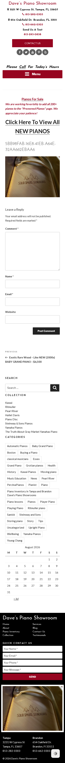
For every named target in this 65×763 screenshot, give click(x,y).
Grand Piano (14, 465)
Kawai (8, 402)
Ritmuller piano (36, 508)
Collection (8, 635)
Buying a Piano (28, 452)
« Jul (16, 598)
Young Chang (14, 540)
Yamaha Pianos (14, 427)
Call (22, 67)
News (34, 478)
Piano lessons (15, 501)
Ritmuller (10, 406)
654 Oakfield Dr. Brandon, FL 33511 (33, 20)
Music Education (16, 478)
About (6, 628)
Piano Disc (11, 419)
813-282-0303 (33, 14)
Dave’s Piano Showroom (32, 3)
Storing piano (15, 521)
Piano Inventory (11, 631)
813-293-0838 (32, 34)
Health (51, 465)
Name (9, 276)
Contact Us (33, 43)
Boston (11, 452)
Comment (12, 228)
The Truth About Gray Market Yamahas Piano (31, 431)
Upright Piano (37, 527)
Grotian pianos (34, 465)
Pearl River (11, 411)
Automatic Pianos (17, 446)
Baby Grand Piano (42, 446)
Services (37, 624)
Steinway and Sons (30, 514)
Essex (36, 458)
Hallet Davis (12, 415)
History (11, 471)
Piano (44, 484)
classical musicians (17, 458)
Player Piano (47, 501)
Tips (40, 521)
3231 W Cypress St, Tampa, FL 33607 (33, 9)
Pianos (32, 501)
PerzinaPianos (15, 484)
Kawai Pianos (28, 471)
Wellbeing (13, 533)
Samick (11, 514)
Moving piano (49, 471)
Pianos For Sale (32, 99)
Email (9, 294)
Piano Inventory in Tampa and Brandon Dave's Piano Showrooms (29, 493)
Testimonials (39, 635)
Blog (35, 628)
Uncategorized (15, 527)
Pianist (32, 484)
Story (30, 521)
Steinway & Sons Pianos (19, 423)
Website (10, 311)
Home (6, 624)
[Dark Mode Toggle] (55, 753)
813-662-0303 (33, 24)
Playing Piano (15, 508)
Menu (36, 74)
